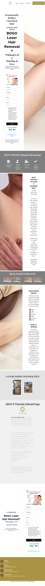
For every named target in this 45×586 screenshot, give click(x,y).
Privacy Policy (9, 134)
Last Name (8, 92)
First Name (8, 87)
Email (7, 102)
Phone (8, 97)
